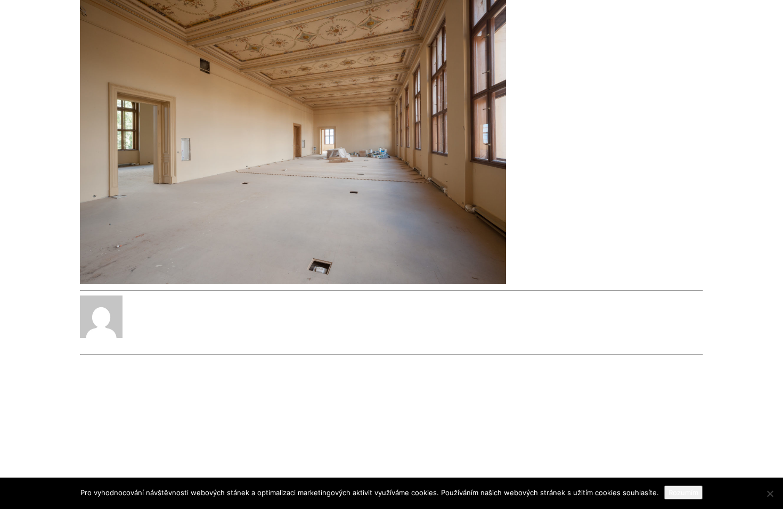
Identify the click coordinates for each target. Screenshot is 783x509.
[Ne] (769, 493)
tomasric (96, 344)
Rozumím (683, 492)
